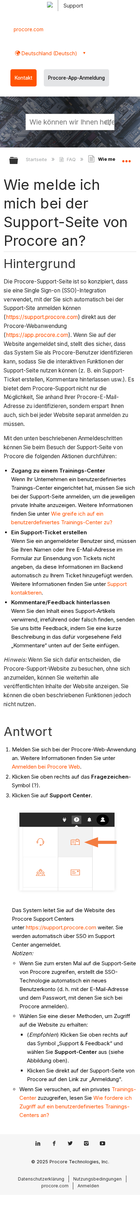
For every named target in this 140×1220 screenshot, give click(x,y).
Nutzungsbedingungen (97, 1179)
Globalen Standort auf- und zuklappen (126, 158)
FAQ (71, 159)
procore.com (28, 29)
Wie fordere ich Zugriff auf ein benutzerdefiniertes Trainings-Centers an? (75, 1106)
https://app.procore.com (37, 335)
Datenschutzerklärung (41, 1179)
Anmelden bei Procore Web (46, 766)
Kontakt (23, 78)
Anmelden (88, 1185)
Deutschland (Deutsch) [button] (48, 53)
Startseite (37, 159)
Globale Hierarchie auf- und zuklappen (18, 161)
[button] (108, 121)
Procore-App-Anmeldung (76, 78)
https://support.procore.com (42, 317)
